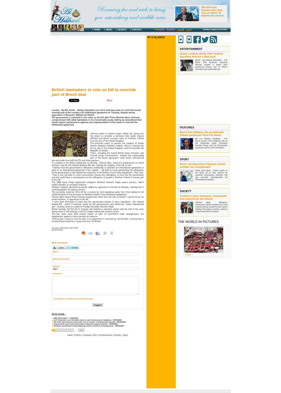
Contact (136, 29)
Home (96, 29)
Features (87, 335)
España (171, 29)
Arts (95, 335)
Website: (56, 266)
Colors (188, 255)
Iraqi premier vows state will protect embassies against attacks (80, 324)
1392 (81, 330)
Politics (77, 335)
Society (117, 335)
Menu (108, 29)
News (61, 36)
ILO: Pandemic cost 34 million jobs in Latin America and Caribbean (82, 320)
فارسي (180, 29)
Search (121, 29)
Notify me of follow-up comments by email (74, 299)
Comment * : (58, 274)
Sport (125, 335)
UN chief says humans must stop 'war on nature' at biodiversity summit (212, 11)
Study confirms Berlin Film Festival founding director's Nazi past (201, 55)
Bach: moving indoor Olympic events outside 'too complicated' (203, 165)
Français (159, 29)
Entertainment (105, 335)
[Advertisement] (98, 62)
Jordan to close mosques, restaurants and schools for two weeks (203, 197)
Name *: (56, 252)
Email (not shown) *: (61, 259)
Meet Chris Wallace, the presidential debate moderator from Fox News (201, 134)
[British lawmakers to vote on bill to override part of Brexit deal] (70, 131)
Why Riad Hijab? (60, 318)
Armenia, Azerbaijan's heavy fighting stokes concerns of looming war (83, 326)
